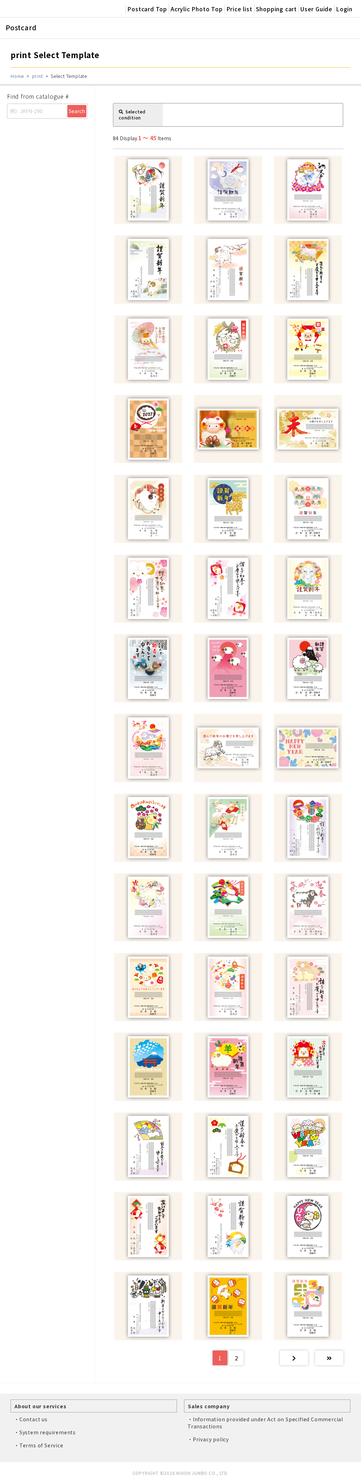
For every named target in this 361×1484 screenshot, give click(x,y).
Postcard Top (147, 9)
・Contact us (31, 1419)
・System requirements (45, 1432)
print (37, 76)
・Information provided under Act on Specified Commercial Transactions (265, 1423)
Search (77, 111)
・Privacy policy (208, 1439)
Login (344, 9)
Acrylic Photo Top (197, 9)
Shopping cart (276, 9)
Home (17, 76)
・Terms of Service (38, 1445)
